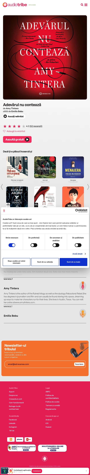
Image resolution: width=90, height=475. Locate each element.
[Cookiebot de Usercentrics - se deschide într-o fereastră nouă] (77, 210)
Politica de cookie (52, 402)
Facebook (13, 420)
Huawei (48, 427)
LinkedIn (12, 423)
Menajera (73, 180)
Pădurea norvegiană (17, 180)
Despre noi (13, 395)
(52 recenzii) (36, 126)
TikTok (11, 431)
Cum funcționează (16, 403)
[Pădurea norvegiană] (17, 167)
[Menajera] (73, 167)
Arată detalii (77, 254)
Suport (11, 392)
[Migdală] (73, 197)
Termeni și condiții (53, 405)
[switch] (34, 245)
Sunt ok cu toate (73, 262)
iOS (47, 423)
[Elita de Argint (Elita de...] (17, 197)
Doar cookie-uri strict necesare (16, 262)
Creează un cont (15, 399)
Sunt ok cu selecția (45, 262)
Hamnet (45, 180)
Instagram (13, 427)
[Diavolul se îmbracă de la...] (45, 197)
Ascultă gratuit (14, 139)
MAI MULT (8, 279)
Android (49, 420)
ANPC (48, 392)
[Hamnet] (45, 167)
